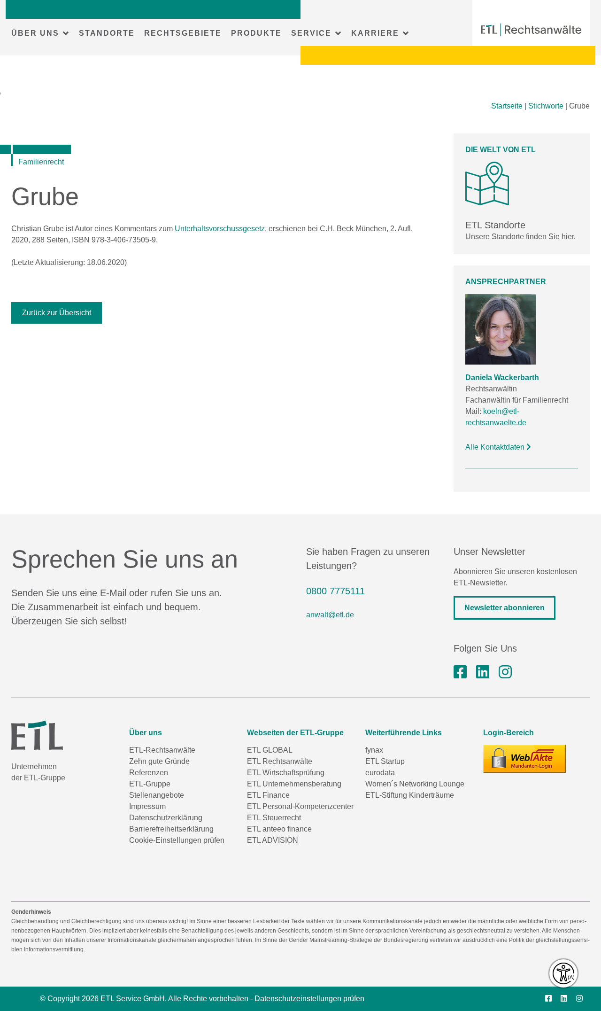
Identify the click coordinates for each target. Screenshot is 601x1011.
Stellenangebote (156, 795)
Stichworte (545, 106)
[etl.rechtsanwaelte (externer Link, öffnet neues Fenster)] (460, 672)
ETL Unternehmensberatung (294, 784)
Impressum (147, 806)
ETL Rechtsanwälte (279, 761)
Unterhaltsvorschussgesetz (220, 229)
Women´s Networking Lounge (414, 784)
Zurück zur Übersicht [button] (56, 313)
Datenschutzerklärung (165, 818)
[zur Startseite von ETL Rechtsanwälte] (531, 29)
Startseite (507, 106)
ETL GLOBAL (270, 750)
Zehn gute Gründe (159, 761)
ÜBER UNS (35, 33)
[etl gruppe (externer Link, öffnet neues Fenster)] (482, 672)
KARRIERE (375, 33)
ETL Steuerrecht (274, 818)
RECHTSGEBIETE (183, 33)
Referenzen (148, 773)
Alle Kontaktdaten (495, 447)
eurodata (380, 773)
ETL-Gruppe (149, 784)
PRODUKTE (256, 33)
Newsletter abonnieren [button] (504, 608)
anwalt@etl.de (330, 615)
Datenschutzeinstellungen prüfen (309, 999)
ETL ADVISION (272, 840)
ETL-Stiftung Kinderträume (409, 795)
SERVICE (311, 33)
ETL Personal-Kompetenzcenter (300, 806)
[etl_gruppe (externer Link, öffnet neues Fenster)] (505, 672)
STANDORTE (107, 33)
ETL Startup (385, 761)
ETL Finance (268, 795)
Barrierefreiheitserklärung (171, 829)
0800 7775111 (335, 591)
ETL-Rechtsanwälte (162, 750)
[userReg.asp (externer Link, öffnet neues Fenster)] (524, 759)
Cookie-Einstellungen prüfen (176, 840)
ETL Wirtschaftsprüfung (285, 773)
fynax (374, 750)
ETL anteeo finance (279, 829)
